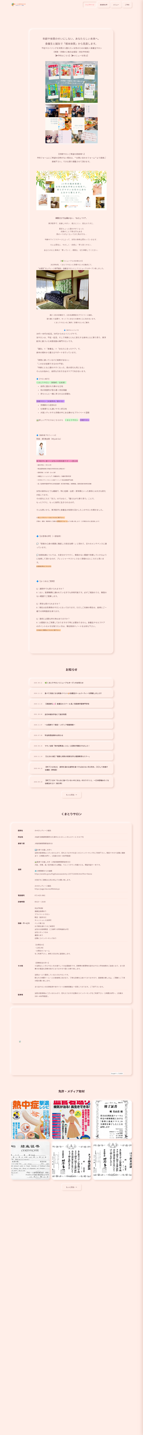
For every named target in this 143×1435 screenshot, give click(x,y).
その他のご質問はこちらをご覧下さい (47, 630)
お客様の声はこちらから (43, 566)
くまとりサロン (71, 420)
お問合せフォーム (62, 521)
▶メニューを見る (79, 55)
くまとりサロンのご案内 (63, 322)
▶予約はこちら (62, 55)
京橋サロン (84, 420)
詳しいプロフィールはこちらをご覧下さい (51, 518)
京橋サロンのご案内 (81, 322)
